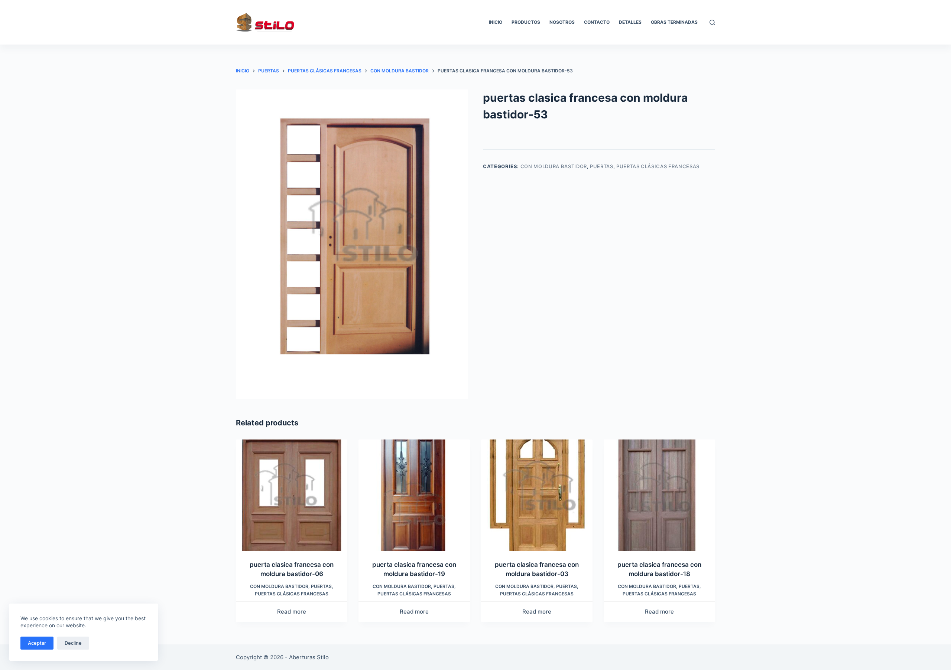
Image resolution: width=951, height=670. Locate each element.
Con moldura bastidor (553, 166)
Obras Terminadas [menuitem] (674, 22)
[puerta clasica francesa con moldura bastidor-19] (414, 495)
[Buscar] (712, 22)
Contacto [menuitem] (597, 22)
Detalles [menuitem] (630, 22)
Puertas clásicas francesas (658, 166)
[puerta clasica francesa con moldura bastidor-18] (659, 495)
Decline (73, 643)
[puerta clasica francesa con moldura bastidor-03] (537, 495)
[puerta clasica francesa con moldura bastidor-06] (291, 495)
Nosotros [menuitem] (562, 22)
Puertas (601, 166)
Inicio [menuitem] (495, 22)
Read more (291, 611)
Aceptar (37, 643)
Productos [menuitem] (526, 22)
